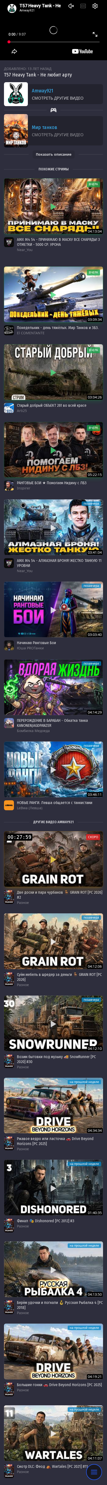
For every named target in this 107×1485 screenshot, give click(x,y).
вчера (93, 184)
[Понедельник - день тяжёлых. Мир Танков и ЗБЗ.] (53, 294)
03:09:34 (95, 319)
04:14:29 (95, 712)
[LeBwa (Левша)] (9, 805)
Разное (23, 902)
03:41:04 (95, 552)
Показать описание (53, 154)
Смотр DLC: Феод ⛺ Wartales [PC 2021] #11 (52, 1466)
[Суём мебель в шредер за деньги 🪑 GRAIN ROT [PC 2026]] (53, 941)
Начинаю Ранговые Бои (36, 642)
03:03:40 (95, 634)
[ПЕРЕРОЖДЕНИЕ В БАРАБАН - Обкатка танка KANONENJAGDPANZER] (53, 687)
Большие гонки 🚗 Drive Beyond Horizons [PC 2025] (59, 1384)
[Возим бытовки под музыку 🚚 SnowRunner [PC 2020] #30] (53, 1023)
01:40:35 (95, 1212)
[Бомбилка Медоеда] (9, 723)
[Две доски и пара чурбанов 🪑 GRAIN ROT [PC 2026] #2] (53, 859)
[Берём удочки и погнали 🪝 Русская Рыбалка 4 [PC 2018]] (53, 1269)
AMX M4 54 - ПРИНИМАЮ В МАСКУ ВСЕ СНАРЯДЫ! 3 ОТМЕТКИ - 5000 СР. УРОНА (58, 242)
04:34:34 (95, 1130)
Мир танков (44, 127)
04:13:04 (95, 231)
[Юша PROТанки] (9, 645)
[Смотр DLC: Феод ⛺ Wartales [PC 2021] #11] (53, 1433)
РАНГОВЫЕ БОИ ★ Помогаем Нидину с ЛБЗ (52, 482)
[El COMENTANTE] (9, 330)
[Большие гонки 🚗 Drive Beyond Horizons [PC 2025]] (53, 1351)
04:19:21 (95, 1376)
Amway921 (42, 91)
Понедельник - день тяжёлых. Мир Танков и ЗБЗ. (58, 327)
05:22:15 (95, 474)
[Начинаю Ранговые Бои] (53, 609)
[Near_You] (9, 242)
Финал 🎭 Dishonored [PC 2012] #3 (45, 1220)
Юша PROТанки (30, 648)
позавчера (91, 503)
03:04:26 (95, 397)
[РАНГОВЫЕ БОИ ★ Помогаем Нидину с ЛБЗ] (53, 450)
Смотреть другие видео (58, 98)
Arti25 (22, 410)
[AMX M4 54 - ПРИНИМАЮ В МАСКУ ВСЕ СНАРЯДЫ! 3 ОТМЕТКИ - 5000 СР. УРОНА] (53, 206)
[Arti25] (9, 408)
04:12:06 (95, 966)
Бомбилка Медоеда (33, 730)
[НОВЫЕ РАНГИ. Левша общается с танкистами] (53, 769)
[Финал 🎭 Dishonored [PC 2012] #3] (53, 1187)
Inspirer (23, 488)
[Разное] (9, 897)
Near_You (25, 249)
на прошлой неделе (84, 1082)
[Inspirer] (9, 485)
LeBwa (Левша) (29, 808)
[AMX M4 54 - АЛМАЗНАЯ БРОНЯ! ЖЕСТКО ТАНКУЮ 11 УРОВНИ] (53, 527)
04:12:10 (95, 1048)
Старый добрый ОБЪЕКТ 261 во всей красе (51, 405)
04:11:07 (95, 1458)
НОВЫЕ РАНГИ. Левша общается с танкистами (54, 802)
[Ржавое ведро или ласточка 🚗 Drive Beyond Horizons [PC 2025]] (53, 1106)
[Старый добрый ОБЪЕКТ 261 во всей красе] (53, 372)
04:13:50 (95, 1294)
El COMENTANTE (31, 333)
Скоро (93, 837)
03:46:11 (95, 794)
